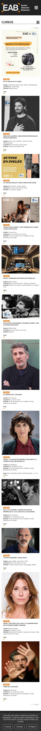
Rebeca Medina (10, 628)
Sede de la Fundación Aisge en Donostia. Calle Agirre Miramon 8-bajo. (21, 633)
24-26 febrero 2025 (12, 466)
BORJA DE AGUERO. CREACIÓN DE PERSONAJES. (17, 142)
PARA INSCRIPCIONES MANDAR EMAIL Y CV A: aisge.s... (20, 474)
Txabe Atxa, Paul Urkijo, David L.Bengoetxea (20, 85)
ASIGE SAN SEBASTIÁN (13, 146)
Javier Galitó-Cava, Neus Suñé (15, 561)
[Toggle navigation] (36, 7)
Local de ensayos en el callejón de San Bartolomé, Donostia (18, 236)
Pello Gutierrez (10, 515)
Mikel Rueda (9, 328)
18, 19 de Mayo (11, 86)
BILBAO (8, 332)
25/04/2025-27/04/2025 (14, 330)
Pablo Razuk (9, 398)
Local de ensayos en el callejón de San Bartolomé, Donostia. (18, 402)
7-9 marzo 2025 (11, 400)
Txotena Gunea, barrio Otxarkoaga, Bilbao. (19, 564)
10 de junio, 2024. (12, 630)
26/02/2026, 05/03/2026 (15, 144)
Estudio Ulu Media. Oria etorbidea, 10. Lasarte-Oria (21, 286)
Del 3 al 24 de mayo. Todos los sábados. (19, 283)
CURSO (6, 79)
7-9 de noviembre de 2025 (15, 188)
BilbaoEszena (10, 88)
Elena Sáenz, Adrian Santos (14, 186)
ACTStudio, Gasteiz (12, 189)
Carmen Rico (10, 232)
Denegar (19, 727)
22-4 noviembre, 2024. (13, 517)
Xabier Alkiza (10, 282)
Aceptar (8, 727)
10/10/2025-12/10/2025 (14, 234)
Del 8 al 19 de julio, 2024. (14, 563)
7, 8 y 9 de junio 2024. (13, 692)
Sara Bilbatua (10, 465)
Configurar (32, 727)
